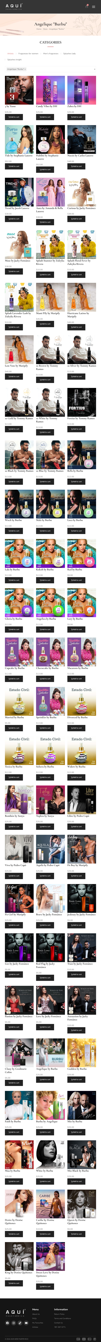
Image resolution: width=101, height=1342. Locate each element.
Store (45, 29)
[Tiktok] (19, 1323)
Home (38, 29)
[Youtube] (26, 1323)
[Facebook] (7, 1323)
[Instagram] (13, 1323)
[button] (14, 117)
